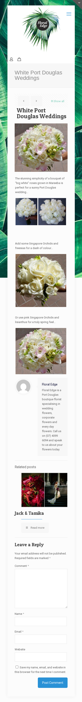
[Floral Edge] (41, 30)
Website (20, 649)
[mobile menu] (69, 14)
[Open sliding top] (77, 5)
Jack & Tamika (29, 513)
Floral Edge (50, 384)
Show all (59, 101)
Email (19, 631)
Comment (22, 566)
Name (19, 613)
